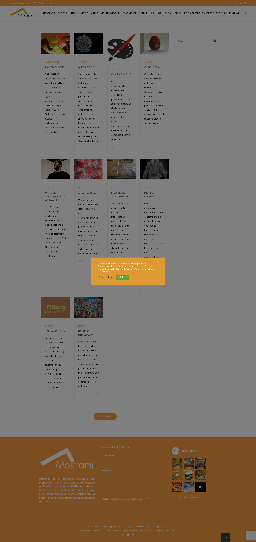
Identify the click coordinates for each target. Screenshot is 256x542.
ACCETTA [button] (122, 277)
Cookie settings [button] (106, 277)
